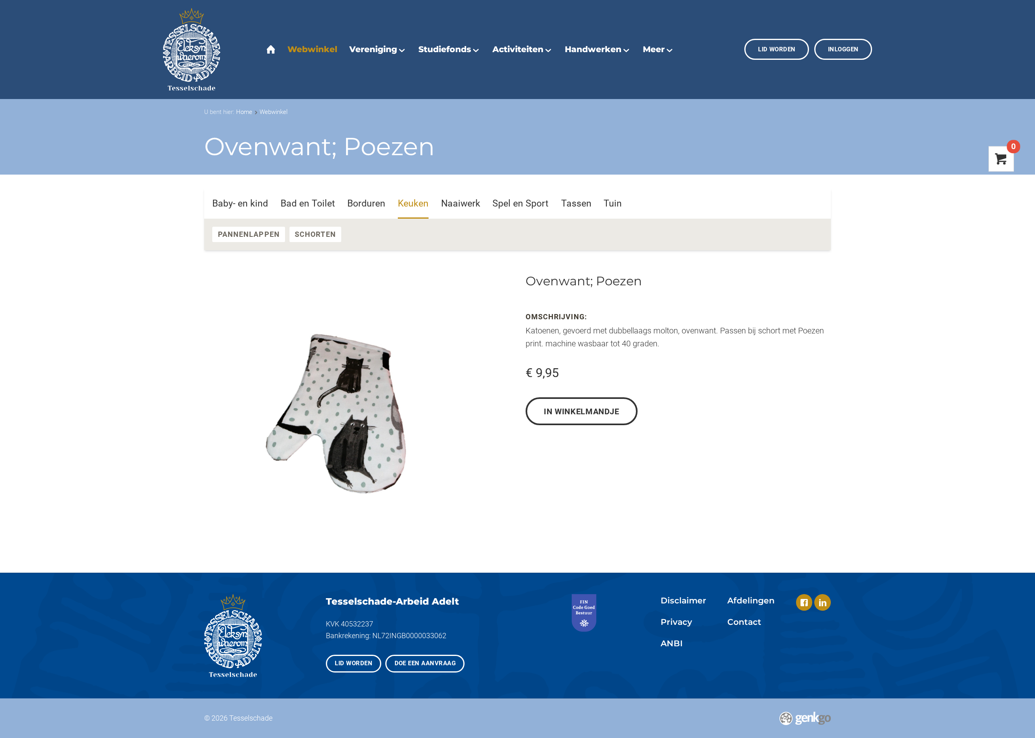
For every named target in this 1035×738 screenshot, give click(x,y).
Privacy (676, 622)
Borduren (366, 203)
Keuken (413, 203)
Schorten (315, 234)
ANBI (672, 643)
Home (244, 112)
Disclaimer (683, 600)
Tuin (613, 203)
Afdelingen (751, 600)
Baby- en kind (240, 203)
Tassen (576, 203)
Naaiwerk (460, 203)
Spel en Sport (520, 203)
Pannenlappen (249, 234)
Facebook (804, 602)
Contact (744, 622)
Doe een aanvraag (425, 663)
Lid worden (777, 49)
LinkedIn (822, 602)
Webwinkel (273, 112)
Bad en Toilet (308, 203)
